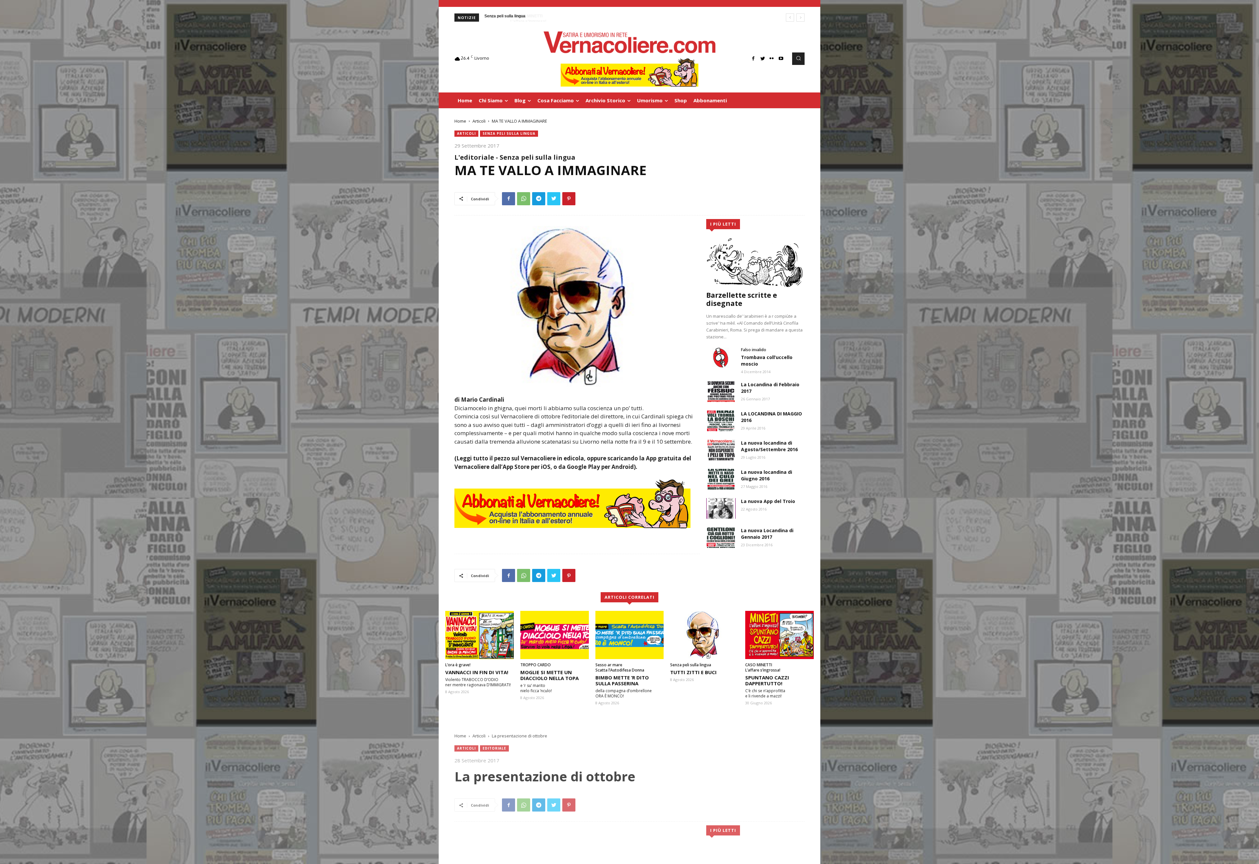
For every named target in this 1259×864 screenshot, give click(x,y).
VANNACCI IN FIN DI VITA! (476, 672)
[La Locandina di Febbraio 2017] (721, 391)
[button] (798, 58)
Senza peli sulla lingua (509, 133)
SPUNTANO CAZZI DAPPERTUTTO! (767, 680)
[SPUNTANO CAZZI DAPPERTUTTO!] (779, 635)
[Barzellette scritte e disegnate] (755, 262)
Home (460, 121)
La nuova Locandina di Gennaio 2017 (767, 533)
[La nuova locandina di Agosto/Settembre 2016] (721, 450)
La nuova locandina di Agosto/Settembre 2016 (769, 446)
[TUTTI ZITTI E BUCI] (704, 635)
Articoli (479, 121)
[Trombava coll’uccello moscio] (721, 357)
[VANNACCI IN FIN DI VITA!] (479, 635)
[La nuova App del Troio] (721, 508)
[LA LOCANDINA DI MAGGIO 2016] (721, 421)
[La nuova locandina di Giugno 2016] (721, 479)
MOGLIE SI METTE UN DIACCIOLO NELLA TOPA (549, 675)
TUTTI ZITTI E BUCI (693, 672)
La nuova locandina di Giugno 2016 (766, 475)
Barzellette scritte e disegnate (741, 299)
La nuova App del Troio (768, 501)
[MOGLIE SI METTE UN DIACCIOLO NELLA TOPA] (554, 635)
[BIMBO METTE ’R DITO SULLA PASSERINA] (629, 635)
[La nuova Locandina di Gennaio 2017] (721, 537)
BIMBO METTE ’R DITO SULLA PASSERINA (622, 680)
